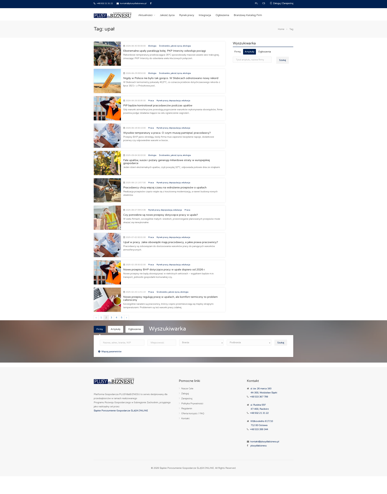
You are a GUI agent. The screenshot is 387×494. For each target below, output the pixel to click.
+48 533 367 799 (259, 396)
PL (257, 3)
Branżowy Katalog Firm (248, 15)
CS (264, 3)
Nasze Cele (187, 388)
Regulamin (186, 408)
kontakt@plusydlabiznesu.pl (133, 3)
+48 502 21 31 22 (104, 3)
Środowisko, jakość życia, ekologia (175, 46)
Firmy (237, 51)
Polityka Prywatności (192, 403)
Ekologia (152, 46)
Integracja (205, 15)
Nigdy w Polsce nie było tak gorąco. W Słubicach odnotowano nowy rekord (170, 78)
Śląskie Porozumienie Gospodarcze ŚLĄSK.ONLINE (121, 410)
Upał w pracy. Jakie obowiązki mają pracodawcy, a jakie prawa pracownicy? (170, 242)
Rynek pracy (186, 15)
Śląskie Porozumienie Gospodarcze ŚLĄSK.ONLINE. (187, 468)
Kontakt (185, 418)
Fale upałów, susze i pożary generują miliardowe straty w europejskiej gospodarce (166, 161)
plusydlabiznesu (258, 445)
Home (281, 29)
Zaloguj (185, 393)
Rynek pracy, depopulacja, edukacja (173, 100)
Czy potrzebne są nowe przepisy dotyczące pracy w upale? (160, 214)
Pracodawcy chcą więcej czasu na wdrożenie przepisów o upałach (165, 187)
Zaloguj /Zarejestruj (282, 3)
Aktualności (145, 15)
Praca (151, 100)
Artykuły (249, 51)
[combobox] (201, 343)
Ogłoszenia (222, 15)
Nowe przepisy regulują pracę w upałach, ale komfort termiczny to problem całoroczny (170, 298)
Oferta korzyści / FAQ (192, 413)
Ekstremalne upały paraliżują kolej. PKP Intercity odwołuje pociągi (164, 50)
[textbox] (201, 342)
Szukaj (282, 60)
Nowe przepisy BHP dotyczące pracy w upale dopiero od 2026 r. (164, 269)
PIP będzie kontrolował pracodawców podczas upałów (157, 105)
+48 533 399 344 (259, 429)
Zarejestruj (186, 398)
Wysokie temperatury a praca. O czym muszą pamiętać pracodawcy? (167, 132)
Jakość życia (167, 15)
